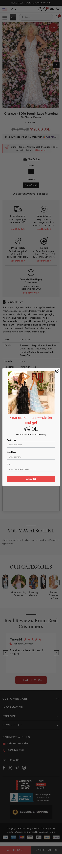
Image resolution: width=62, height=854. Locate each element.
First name (11, 440)
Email (9, 464)
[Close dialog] (57, 370)
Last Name (11, 452)
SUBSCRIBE (31, 478)
